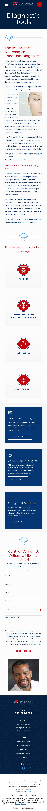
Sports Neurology (23, 745)
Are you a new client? (12, 609)
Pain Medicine (23, 749)
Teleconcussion (12, 103)
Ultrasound (11, 100)
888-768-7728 (23, 713)
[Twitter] (30, 768)
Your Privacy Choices (22, 792)
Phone (7, 592)
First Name (8, 576)
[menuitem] (13, 795)
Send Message (23, 651)
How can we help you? (12, 617)
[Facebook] (17, 768)
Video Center (18, 479)
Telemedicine (12, 97)
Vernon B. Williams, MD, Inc (16, 174)
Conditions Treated (23, 754)
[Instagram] (23, 768)
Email (7, 600)
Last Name (8, 584)
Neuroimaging (12, 94)
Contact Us (23, 758)
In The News (17, 522)
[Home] (23, 4)
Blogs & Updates (20, 437)
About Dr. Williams (23, 741)
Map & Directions (23, 731)
